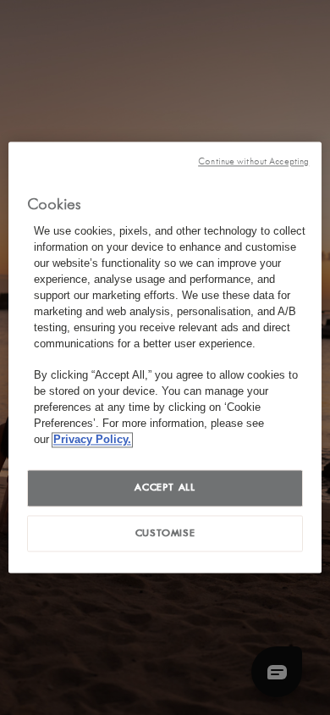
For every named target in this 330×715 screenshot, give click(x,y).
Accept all (165, 487)
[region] (165, 357)
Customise (165, 533)
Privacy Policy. (92, 440)
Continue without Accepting (253, 161)
